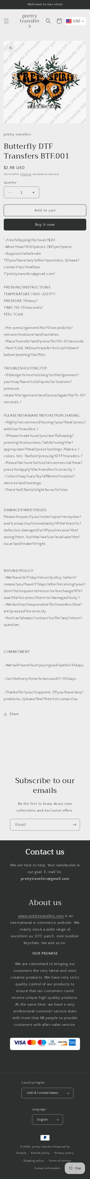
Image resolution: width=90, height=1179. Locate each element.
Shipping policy (34, 1160)
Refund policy (40, 1153)
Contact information (47, 1168)
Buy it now (45, 224)
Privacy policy (64, 1153)
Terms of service (60, 1160)
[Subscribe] (74, 825)
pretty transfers (42, 1146)
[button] (6, 20)
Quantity (10, 182)
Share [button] (14, 714)
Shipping (25, 174)
